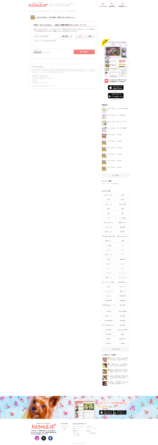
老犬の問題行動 (108, 320)
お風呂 (122, 334)
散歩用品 (122, 231)
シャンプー (122, 264)
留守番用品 (122, 300)
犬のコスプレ (122, 286)
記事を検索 (112, 6)
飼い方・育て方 (108, 195)
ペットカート (108, 273)
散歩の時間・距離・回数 (108, 236)
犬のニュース (108, 204)
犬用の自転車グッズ (123, 282)
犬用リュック (108, 277)
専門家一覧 (89, 426)
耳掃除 (122, 343)
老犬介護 (108, 311)
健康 (123, 208)
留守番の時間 (108, 300)
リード (108, 268)
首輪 (108, 259)
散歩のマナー (108, 241)
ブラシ (122, 268)
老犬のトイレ (108, 316)
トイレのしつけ (108, 227)
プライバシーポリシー (91, 428)
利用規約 (75, 431)
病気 (108, 208)
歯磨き (108, 339)
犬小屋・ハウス (108, 254)
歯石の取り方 (122, 339)
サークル (108, 250)
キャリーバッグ (122, 273)
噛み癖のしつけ (122, 222)
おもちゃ (108, 264)
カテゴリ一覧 (102, 6)
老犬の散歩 (122, 320)
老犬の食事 (122, 316)
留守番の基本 (122, 296)
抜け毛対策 (108, 334)
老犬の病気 (122, 325)
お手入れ (122, 199)
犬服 (108, 286)
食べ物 (108, 199)
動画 (123, 213)
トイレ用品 (108, 245)
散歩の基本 (122, 227)
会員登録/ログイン (122, 6)
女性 (80, 36)
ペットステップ (108, 291)
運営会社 (88, 431)
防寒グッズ (122, 291)
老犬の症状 (108, 329)
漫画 (108, 213)
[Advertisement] (115, 24)
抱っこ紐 (108, 296)
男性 (90, 36)
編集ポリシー (76, 428)
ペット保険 (63, 428)
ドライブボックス (122, 277)
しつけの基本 (122, 218)
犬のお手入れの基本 (123, 329)
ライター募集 (76, 435)
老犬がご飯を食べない (108, 325)
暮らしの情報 (122, 204)
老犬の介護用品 (122, 311)
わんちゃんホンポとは (78, 426)
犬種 (123, 195)
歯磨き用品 (122, 259)
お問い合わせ (76, 433)
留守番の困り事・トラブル (108, 305)
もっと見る (115, 175)
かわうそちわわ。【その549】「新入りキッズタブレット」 (56, 17)
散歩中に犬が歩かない (122, 236)
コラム (108, 218)
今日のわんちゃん (65, 426)
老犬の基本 (122, 305)
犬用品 (122, 241)
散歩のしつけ (108, 231)
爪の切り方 (108, 343)
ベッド (122, 250)
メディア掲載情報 (90, 433)
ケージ (122, 245)
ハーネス (122, 254)
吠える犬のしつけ (108, 222)
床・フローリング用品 (108, 282)
